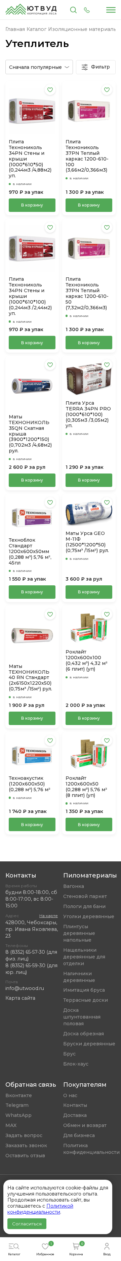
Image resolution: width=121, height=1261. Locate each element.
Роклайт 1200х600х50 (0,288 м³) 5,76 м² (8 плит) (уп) (86, 786)
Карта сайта (20, 998)
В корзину (32, 205)
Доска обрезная (83, 1034)
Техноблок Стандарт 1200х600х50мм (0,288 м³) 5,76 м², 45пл (30, 551)
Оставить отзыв (25, 1156)
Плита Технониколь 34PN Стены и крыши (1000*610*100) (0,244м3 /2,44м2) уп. (30, 296)
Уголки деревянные (88, 916)
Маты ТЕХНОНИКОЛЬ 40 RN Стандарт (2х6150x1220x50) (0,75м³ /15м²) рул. (30, 678)
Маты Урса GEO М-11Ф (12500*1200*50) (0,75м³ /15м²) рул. (87, 542)
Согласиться (27, 1223)
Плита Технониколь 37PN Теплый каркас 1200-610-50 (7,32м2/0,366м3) (87, 293)
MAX (10, 1125)
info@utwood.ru (24, 988)
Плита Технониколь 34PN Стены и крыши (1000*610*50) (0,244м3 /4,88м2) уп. (30, 159)
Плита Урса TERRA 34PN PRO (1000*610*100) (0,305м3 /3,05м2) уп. (88, 414)
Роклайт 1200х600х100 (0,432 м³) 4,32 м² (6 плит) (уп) (87, 660)
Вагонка (73, 886)
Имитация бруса (84, 990)
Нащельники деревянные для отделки (84, 956)
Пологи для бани (84, 906)
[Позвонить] (86, 10)
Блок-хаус (75, 1064)
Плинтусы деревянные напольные (79, 933)
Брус (69, 1054)
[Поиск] (73, 10)
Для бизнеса (79, 1135)
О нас (70, 1095)
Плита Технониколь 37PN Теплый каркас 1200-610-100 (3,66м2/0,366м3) (87, 156)
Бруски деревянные (89, 1044)
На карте (48, 915)
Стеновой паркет (85, 896)
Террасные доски (85, 1000)
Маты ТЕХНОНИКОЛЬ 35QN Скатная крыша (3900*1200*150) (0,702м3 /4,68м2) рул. (30, 434)
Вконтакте (18, 1095)
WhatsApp (18, 1115)
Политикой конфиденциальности (40, 1209)
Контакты (75, 1105)
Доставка (75, 1115)
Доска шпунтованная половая (81, 1017)
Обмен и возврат (85, 1125)
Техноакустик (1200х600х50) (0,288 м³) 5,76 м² (29, 784)
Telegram (17, 1105)
